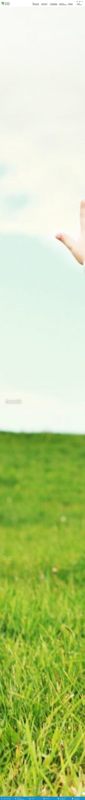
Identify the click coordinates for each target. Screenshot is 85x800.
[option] (42, 402)
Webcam (48, 798)
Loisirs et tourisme (70, 4)
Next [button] (10, 558)
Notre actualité (79, 4)
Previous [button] (5, 558)
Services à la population (44, 4)
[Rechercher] (82, 1)
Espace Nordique (7, 798)
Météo (33, 798)
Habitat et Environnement (63, 4)
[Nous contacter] (79, 1)
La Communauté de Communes (36, 3)
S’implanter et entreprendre (53, 4)
